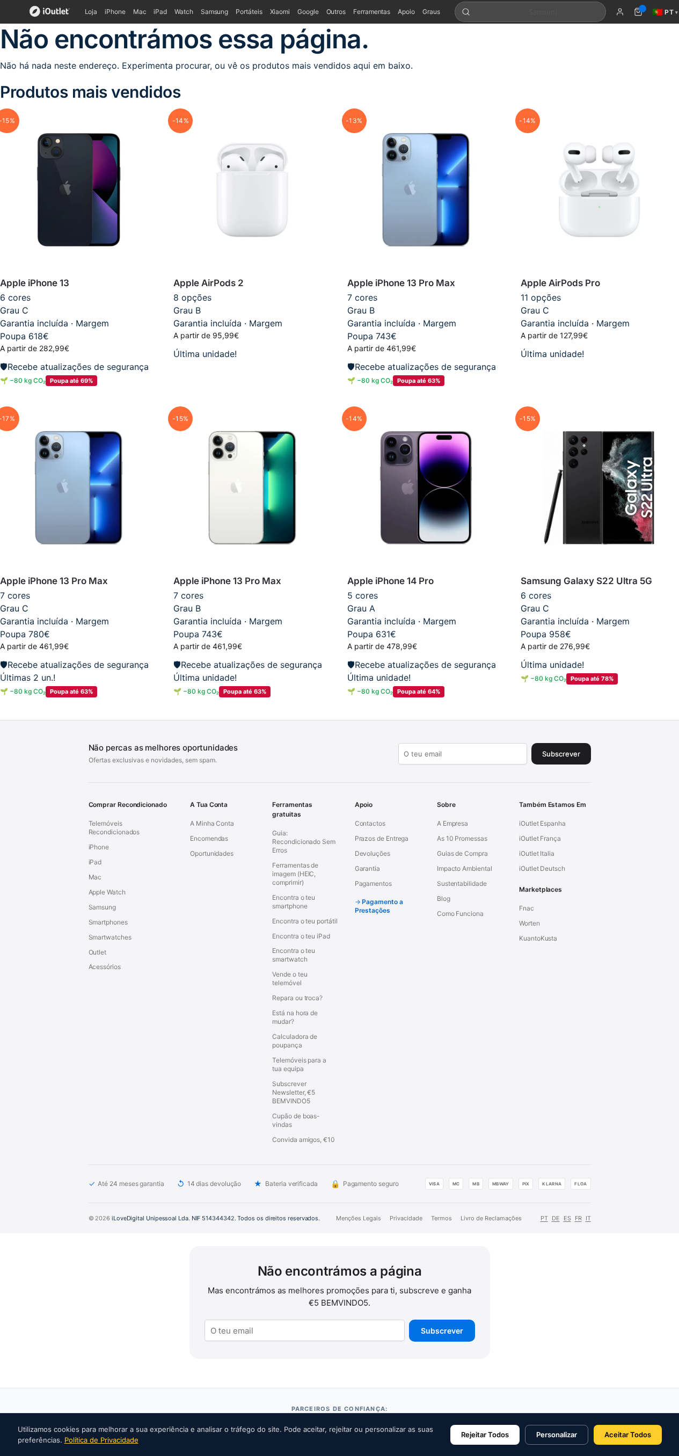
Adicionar (79, 398)
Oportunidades (211, 853)
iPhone (115, 12)
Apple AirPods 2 (208, 283)
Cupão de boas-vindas (296, 1120)
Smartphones (108, 922)
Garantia (367, 868)
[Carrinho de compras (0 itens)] (638, 12)
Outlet (98, 952)
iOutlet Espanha (542, 823)
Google (308, 12)
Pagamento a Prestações (379, 906)
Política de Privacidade (101, 1440)
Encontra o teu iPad (301, 936)
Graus (431, 12)
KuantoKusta (538, 938)
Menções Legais (358, 1218)
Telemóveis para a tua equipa (299, 1064)
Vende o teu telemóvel (289, 978)
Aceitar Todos (627, 1434)
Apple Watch (107, 892)
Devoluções (372, 853)
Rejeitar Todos (485, 1434)
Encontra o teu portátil (304, 921)
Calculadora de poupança (294, 1040)
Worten (529, 923)
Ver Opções (252, 370)
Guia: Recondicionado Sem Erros (303, 841)
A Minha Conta (212, 823)
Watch (183, 12)
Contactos (370, 823)
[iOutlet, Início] (50, 12)
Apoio (406, 12)
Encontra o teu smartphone (293, 901)
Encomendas (209, 838)
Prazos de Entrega (382, 838)
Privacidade (406, 1218)
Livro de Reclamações (491, 1218)
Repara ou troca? (297, 998)
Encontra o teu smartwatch (293, 955)
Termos (441, 1218)
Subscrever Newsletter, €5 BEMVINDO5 (293, 1092)
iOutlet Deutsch (542, 868)
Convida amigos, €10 (303, 1139)
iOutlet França (540, 838)
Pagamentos (373, 883)
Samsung (214, 12)
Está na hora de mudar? (295, 1017)
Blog (443, 898)
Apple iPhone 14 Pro (390, 581)
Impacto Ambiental (464, 868)
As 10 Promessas (462, 838)
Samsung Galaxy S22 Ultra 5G (586, 581)
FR (578, 1218)
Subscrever (442, 1330)
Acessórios (105, 967)
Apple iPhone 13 (34, 283)
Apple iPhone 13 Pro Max (401, 283)
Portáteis (249, 12)
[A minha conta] (620, 12)
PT (544, 1218)
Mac (140, 12)
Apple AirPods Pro (560, 283)
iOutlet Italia (536, 853)
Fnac (526, 908)
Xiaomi (280, 12)
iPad (160, 12)
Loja (91, 12)
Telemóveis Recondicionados (114, 827)
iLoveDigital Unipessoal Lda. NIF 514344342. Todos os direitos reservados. (216, 1218)
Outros (336, 12)
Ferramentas (371, 12)
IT (588, 1218)
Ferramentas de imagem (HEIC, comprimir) (295, 873)
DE (556, 1218)
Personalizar (556, 1434)
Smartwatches (110, 937)
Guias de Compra (462, 853)
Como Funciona (460, 913)
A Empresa (452, 823)
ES (567, 1218)
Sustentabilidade (462, 883)
